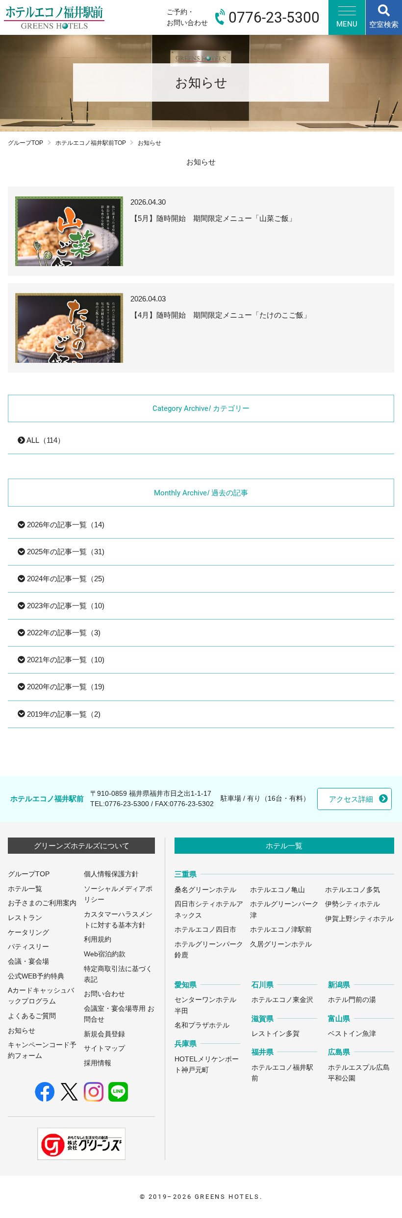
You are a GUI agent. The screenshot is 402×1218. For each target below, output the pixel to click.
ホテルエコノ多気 (352, 889)
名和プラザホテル (202, 1025)
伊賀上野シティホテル (359, 918)
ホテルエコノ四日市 (205, 929)
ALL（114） (45, 440)
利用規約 (97, 939)
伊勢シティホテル (352, 904)
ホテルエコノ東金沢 (282, 999)
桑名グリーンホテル (205, 889)
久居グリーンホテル (281, 944)
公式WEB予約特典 (36, 976)
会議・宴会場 (28, 961)
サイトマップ (104, 1048)
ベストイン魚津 (352, 1033)
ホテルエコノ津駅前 (281, 929)
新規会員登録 (104, 1034)
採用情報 (97, 1063)
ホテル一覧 (25, 889)
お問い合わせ (104, 994)
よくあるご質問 (32, 1016)
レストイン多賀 (275, 1033)
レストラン (25, 917)
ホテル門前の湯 (352, 999)
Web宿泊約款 (105, 954)
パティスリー (28, 946)
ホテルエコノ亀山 (277, 889)
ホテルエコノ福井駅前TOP (90, 142)
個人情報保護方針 (111, 874)
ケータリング (28, 932)
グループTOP (25, 142)
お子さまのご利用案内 (42, 903)
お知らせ (21, 1030)
